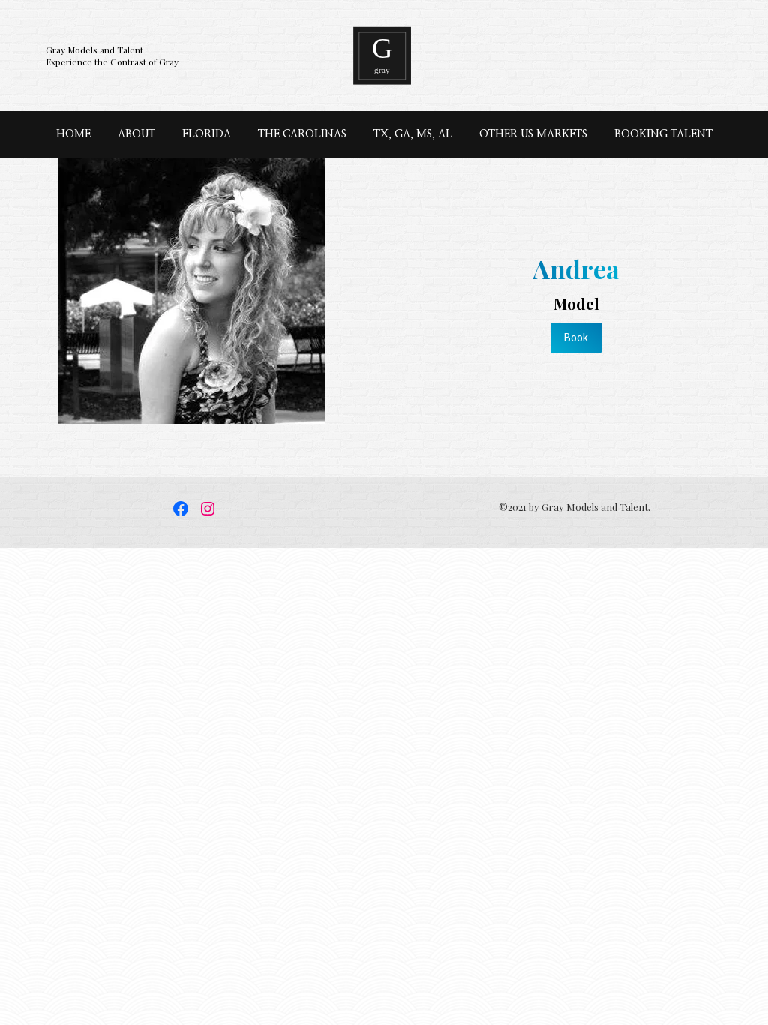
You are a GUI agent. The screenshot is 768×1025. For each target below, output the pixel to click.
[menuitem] (73, 134)
